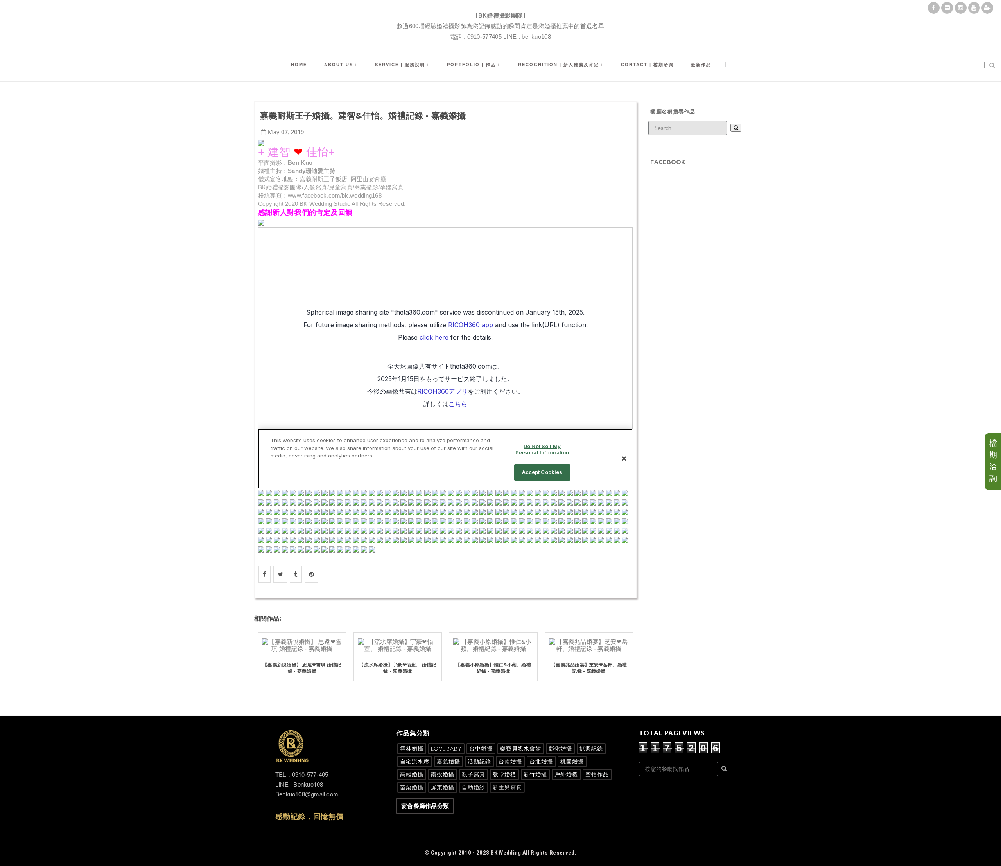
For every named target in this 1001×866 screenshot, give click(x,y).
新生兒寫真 (507, 787)
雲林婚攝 (411, 748)
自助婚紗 (473, 787)
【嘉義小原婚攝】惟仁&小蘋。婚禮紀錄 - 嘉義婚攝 (493, 668)
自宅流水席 (414, 761)
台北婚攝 (541, 761)
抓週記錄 (591, 748)
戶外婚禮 (566, 774)
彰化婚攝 (560, 748)
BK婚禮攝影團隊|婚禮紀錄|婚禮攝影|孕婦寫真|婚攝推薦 (500, 6)
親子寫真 (473, 774)
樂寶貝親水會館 (520, 748)
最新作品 (701, 64)
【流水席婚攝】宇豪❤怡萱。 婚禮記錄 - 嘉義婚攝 (397, 668)
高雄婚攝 (411, 774)
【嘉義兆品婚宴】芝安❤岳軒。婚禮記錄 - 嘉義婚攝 (589, 668)
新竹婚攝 (535, 774)
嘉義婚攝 (448, 761)
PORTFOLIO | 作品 (471, 64)
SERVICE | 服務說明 (400, 64)
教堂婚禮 (504, 774)
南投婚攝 (442, 774)
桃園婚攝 (572, 761)
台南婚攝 (510, 761)
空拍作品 (597, 774)
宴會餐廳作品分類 (425, 806)
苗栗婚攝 (411, 787)
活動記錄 (479, 761)
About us (338, 64)
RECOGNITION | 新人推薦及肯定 (558, 64)
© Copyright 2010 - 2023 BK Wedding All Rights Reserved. (500, 852)
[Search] (735, 128)
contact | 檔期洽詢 (647, 64)
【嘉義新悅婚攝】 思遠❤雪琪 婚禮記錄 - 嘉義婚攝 (302, 668)
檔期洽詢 (993, 461)
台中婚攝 (481, 748)
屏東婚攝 (442, 787)
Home (299, 64)
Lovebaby (446, 748)
